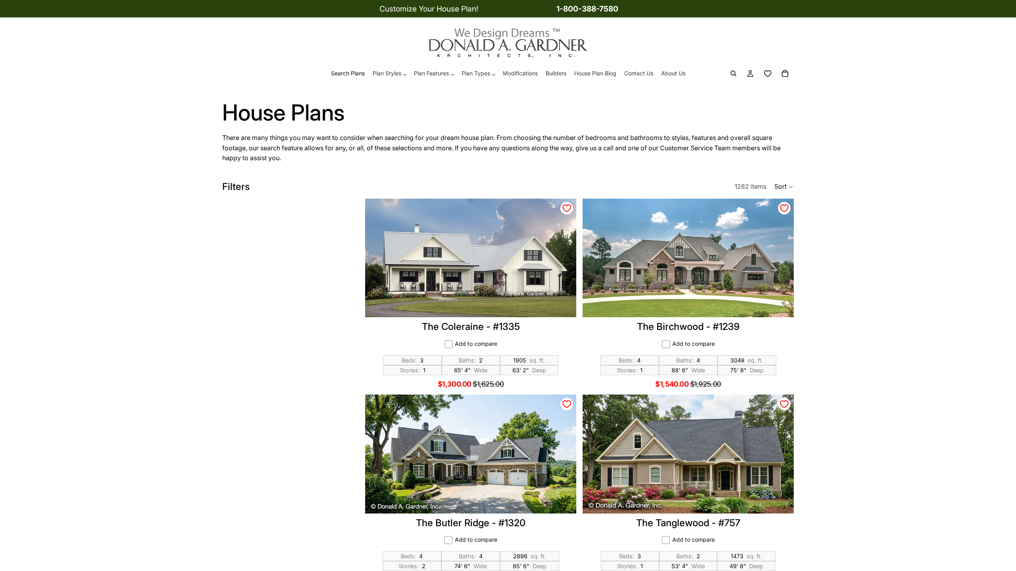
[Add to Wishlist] (566, 208)
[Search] (733, 73)
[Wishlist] (767, 73)
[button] (784, 186)
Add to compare (476, 343)
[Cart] (785, 73)
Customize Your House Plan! (428, 8)
